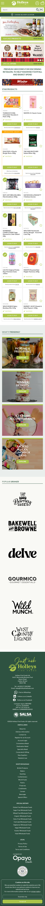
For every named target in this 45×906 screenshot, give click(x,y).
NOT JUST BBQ (17, 207)
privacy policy (35, 891)
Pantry (22, 783)
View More (37, 38)
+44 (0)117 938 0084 (24, 686)
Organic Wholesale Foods (22, 816)
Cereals (22, 791)
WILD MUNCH (17, 319)
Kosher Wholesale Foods (22, 831)
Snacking (22, 774)
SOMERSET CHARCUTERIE (14, 247)
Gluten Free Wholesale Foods (22, 807)
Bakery (22, 771)
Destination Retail (22, 746)
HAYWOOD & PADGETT (36, 208)
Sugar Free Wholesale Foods (22, 810)
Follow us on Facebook (24, 700)
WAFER (38, 127)
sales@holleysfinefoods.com (25, 688)
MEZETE (38, 284)
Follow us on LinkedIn (25, 696)
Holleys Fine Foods (19, 3)
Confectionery (22, 777)
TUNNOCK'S (17, 127)
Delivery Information (22, 732)
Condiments (22, 788)
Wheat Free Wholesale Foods (22, 813)
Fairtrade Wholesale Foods (22, 822)
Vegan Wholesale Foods (22, 828)
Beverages (22, 794)
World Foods (22, 780)
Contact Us (22, 735)
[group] (22, 27)
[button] (40, 35)
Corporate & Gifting (22, 752)
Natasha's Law (22, 758)
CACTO (17, 284)
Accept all (22, 901)
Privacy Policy (22, 843)
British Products (22, 768)
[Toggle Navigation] (2, 3)
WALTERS (38, 247)
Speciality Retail (22, 749)
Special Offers (22, 797)
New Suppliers (22, 755)
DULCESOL (17, 173)
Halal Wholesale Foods (22, 833)
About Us (22, 729)
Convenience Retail (22, 743)
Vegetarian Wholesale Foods (22, 825)
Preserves (22, 785)
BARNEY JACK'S (38, 319)
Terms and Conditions (22, 849)
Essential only (22, 897)
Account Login (22, 740)
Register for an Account (22, 737)
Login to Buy (12, 124)
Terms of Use (22, 846)
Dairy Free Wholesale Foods (22, 819)
